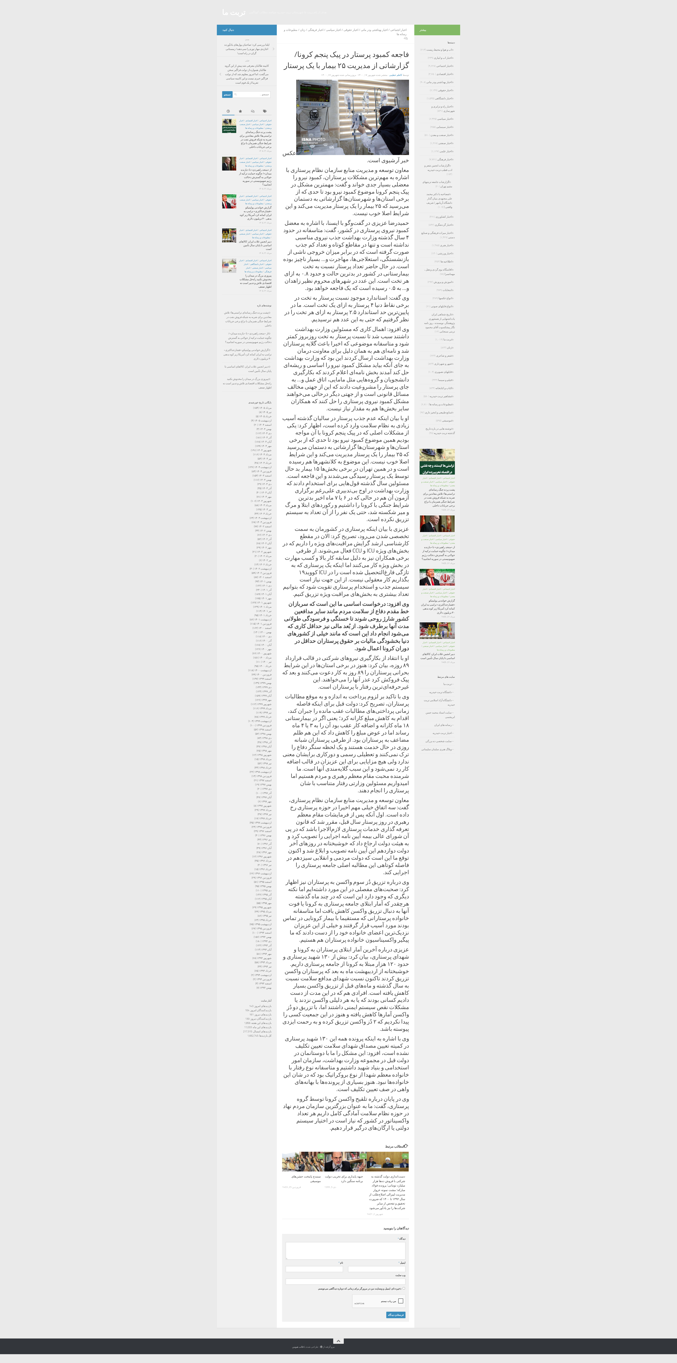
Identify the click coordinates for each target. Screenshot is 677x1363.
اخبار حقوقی (351, 30)
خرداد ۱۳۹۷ (265, 818)
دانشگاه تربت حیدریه (440, 692)
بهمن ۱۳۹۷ (266, 784)
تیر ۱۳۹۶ (267, 865)
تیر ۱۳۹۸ (267, 763)
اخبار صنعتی (244, 234)
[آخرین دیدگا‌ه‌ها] (253, 111)
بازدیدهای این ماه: (262, 1027)
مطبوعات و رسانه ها (254, 128)
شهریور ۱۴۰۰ (264, 653)
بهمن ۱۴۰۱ (266, 581)
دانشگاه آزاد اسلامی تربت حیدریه (439, 702)
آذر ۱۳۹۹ (267, 691)
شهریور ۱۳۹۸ (264, 755)
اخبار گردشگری (443, 224)
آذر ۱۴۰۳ (267, 488)
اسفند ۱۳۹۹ (265, 678)
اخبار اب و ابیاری (443, 57)
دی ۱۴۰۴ (267, 433)
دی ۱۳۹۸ (267, 738)
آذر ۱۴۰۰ (267, 640)
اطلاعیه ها (446, 261)
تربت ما (234, 12)
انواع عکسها (445, 298)
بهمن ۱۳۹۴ (266, 937)
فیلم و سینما (445, 380)
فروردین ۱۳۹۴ (264, 979)
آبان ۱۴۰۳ (266, 492)
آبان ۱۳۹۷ (266, 797)
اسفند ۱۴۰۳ (265, 475)
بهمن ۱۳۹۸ (266, 733)
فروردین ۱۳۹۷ (264, 826)
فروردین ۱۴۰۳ (264, 522)
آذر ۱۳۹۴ (267, 945)
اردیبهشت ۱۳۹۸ (263, 771)
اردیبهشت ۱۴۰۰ (263, 670)
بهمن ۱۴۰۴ (266, 429)
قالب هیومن (298, 1347)
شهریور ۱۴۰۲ (264, 551)
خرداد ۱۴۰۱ (265, 615)
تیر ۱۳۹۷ (267, 814)
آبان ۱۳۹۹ (266, 695)
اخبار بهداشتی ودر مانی (374, 30)
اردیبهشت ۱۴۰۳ (263, 518)
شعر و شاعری (444, 355)
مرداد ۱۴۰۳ (265, 505)
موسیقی (447, 420)
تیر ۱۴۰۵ (267, 412)
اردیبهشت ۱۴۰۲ (263, 568)
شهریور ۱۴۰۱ (264, 602)
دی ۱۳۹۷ (267, 788)
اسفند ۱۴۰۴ (265, 424)
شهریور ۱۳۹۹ (264, 704)
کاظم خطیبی (395, 75)
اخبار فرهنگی (315, 30)
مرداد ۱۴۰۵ (265, 407)
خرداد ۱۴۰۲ (265, 564)
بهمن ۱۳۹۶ (266, 835)
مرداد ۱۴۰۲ (265, 556)
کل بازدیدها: (265, 1035)
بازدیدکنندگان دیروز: (260, 1018)
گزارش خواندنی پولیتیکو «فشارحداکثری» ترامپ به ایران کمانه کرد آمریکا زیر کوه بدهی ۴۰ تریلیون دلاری (247, 354)
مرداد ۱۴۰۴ (265, 454)
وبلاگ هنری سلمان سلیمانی (436, 749)
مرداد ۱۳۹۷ (265, 810)
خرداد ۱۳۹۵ (265, 920)
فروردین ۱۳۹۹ (264, 725)
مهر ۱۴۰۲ (266, 547)
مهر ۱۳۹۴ (266, 953)
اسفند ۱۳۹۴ (265, 932)
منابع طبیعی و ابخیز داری (438, 412)
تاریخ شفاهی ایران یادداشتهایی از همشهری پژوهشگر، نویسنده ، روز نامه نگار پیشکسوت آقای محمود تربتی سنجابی (439, 323)
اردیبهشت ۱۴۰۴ (263, 467)
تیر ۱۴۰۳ (267, 509)
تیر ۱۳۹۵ (267, 915)
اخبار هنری (446, 245)
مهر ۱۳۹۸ (266, 750)
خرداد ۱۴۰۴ (265, 463)
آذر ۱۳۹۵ (267, 894)
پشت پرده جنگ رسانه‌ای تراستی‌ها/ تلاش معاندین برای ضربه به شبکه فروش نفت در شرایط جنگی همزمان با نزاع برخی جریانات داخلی (256, 139)
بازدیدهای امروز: (262, 1006)
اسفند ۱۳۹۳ (265, 983)
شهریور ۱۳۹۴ (264, 958)
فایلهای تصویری (443, 372)
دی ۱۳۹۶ (267, 839)
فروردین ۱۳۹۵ (264, 928)
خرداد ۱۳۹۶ (265, 869)
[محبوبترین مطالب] (240, 111)
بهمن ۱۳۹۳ (266, 987)
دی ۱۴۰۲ (267, 534)
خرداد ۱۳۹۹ (265, 716)
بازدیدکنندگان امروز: (260, 1010)
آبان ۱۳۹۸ (266, 746)
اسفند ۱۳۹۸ (265, 729)
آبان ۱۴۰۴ (266, 441)
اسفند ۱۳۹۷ (265, 780)
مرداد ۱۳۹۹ (265, 708)
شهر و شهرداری (443, 363)
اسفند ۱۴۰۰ (265, 628)
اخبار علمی (446, 151)
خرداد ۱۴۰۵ (265, 416)
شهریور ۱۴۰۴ (264, 450)
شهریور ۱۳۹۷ (264, 805)
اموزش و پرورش (443, 282)
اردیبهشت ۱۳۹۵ (263, 924)
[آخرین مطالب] (228, 111)
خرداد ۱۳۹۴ (265, 970)
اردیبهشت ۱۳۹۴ (263, 975)
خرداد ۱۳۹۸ (265, 767)
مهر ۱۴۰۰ (266, 649)
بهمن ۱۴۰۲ (266, 530)
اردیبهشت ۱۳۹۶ (263, 873)
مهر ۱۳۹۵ (266, 903)
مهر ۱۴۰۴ (266, 446)
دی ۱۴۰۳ (267, 484)
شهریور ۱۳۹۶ (264, 856)
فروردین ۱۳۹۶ (264, 877)
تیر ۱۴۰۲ (267, 560)
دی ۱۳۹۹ (267, 687)
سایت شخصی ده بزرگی (438, 741)
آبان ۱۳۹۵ (266, 898)
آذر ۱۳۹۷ (267, 793)
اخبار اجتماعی (398, 30)
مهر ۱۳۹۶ (266, 852)
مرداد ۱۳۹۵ (265, 911)
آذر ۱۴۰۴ (267, 437)
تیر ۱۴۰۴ (267, 458)
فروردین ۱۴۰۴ (264, 471)
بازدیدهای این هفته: (261, 1023)
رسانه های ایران (443, 725)
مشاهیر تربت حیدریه (441, 396)
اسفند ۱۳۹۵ (265, 882)
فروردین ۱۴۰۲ (264, 573)
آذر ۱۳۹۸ (267, 742)
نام (340, 1262)
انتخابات (447, 290)
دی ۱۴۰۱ (267, 585)
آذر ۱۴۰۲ (267, 539)
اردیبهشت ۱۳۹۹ (263, 721)
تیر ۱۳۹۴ (267, 966)
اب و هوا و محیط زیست (439, 49)
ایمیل (401, 1262)
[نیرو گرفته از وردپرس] (321, 1347)
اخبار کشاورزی (444, 216)
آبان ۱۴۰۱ (266, 594)
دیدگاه (401, 1238)
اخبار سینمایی (444, 127)
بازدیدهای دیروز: (263, 1014)
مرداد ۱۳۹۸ (265, 759)
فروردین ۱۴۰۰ (264, 674)
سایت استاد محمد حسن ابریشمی (440, 715)
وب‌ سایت (400, 1275)
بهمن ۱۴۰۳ (266, 479)
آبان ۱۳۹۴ (266, 949)
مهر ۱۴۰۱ (266, 598)
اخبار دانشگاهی (256, 264)
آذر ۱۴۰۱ (267, 589)
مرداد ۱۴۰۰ (265, 657)
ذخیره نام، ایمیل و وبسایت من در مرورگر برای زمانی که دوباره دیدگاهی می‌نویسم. (359, 1288)
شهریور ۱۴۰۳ (264, 501)
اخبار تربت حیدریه (442, 733)
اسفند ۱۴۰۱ (265, 577)
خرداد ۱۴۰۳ (265, 513)
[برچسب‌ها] (265, 111)
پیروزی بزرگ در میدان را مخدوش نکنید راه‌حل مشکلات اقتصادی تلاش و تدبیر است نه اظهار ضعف (247, 383)
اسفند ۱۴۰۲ (265, 526)
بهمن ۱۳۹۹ (266, 683)
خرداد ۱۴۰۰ (265, 666)
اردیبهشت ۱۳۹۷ (263, 822)
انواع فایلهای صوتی (441, 306)
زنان (302, 30)
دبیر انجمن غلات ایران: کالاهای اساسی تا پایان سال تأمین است (255, 245)
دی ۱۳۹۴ (267, 941)
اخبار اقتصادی (251, 120)
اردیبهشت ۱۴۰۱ (263, 619)
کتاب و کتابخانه (443, 388)
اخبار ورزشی (445, 253)
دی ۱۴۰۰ (267, 636)
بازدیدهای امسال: (262, 1031)
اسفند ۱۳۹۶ (265, 831)
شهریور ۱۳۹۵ (264, 907)
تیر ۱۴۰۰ (267, 661)
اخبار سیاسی (333, 30)
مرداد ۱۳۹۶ (265, 860)
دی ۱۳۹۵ (267, 890)
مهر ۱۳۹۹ (266, 700)
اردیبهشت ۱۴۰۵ (263, 420)
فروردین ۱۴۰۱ (264, 623)
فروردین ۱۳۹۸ (264, 776)
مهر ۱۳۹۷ (266, 801)
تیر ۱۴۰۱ (267, 611)
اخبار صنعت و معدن (441, 135)
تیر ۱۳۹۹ (267, 712)
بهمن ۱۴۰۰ (266, 632)
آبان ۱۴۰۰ (266, 644)
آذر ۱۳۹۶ (267, 843)
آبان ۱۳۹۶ (266, 848)
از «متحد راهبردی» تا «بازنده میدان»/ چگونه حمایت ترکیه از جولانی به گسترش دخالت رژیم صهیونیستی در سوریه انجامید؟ (255, 177)
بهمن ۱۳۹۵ (266, 886)
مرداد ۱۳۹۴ (265, 962)
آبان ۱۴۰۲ (266, 543)
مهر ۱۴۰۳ (266, 496)
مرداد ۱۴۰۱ (265, 606)
